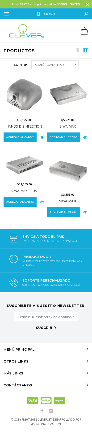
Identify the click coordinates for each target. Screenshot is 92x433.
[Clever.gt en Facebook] (42, 411)
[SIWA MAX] (67, 94)
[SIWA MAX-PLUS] (24, 164)
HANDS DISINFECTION (24, 126)
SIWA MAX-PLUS (24, 190)
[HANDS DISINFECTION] (24, 94)
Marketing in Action (45, 424)
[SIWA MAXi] (67, 169)
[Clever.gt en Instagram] (50, 411)
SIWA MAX (68, 126)
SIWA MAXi (67, 201)
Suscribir (46, 328)
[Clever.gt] (27, 30)
